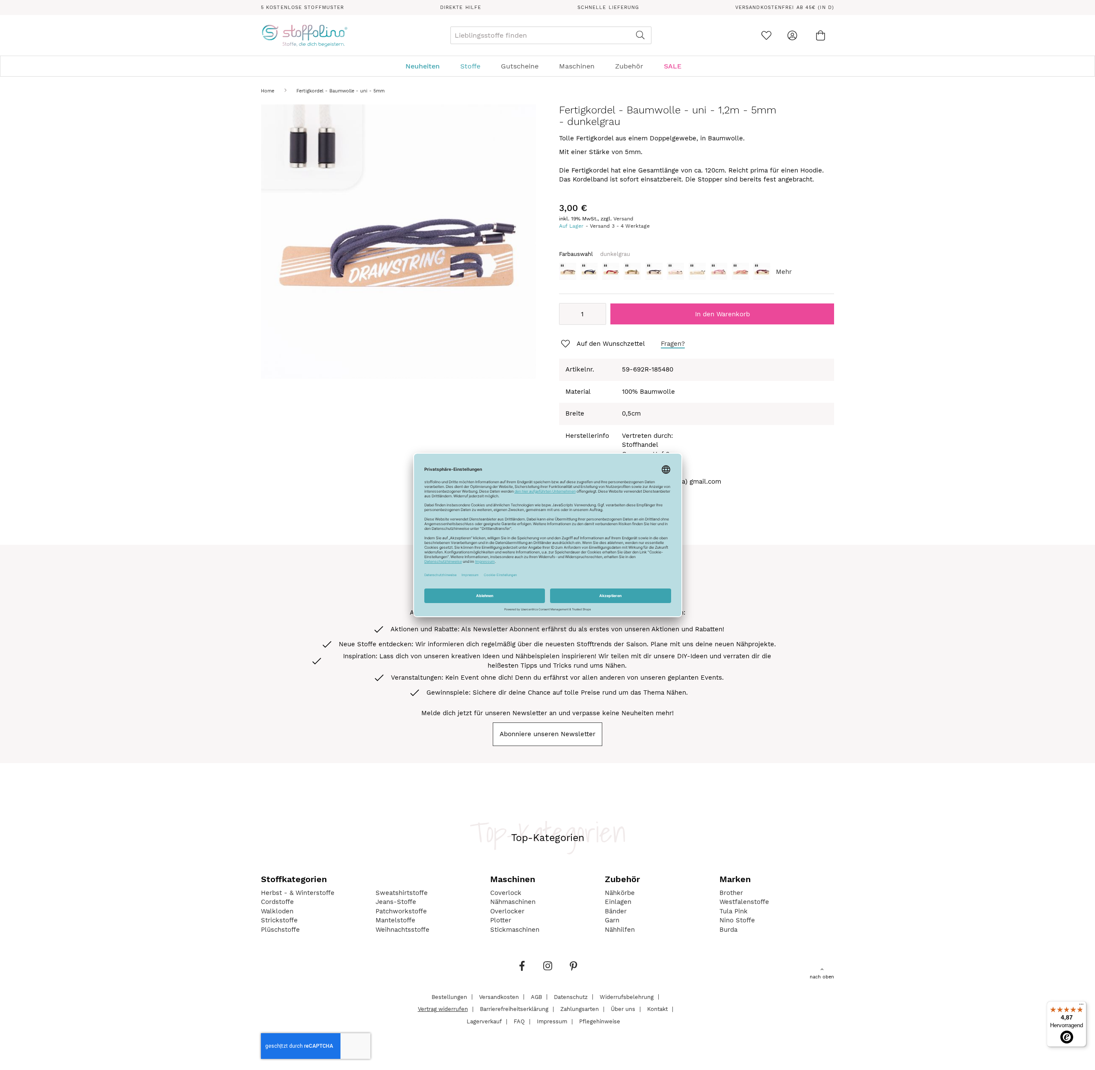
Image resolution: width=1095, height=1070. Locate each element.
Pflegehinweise (599, 1021)
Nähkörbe (620, 893)
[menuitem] (427, 66)
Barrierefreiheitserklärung (514, 1009)
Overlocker (507, 911)
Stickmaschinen (514, 929)
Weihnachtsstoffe (402, 929)
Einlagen (618, 902)
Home (267, 91)
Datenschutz (571, 996)
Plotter (500, 920)
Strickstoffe (279, 920)
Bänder (616, 911)
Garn (612, 920)
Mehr (784, 272)
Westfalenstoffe (744, 902)
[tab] (547, 66)
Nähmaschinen (513, 902)
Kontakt (657, 1009)
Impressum (552, 1021)
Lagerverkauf (484, 1021)
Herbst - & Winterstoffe (297, 893)
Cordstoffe (277, 902)
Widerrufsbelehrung (627, 996)
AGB (536, 996)
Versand (623, 219)
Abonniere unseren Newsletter (547, 734)
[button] (602, 344)
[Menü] (1081, 1006)
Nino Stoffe (737, 920)
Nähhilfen (620, 929)
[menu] (547, 66)
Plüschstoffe (280, 929)
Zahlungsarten (579, 1009)
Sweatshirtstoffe (402, 893)
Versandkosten (499, 996)
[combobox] (550, 35)
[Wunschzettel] (766, 35)
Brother (731, 893)
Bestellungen (449, 996)
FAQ (519, 1021)
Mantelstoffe (395, 920)
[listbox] (696, 274)
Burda (728, 929)
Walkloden (277, 911)
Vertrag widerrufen (443, 1009)
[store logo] (304, 35)
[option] (567, 271)
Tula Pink (733, 911)
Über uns (623, 1009)
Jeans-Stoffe (396, 902)
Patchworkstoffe (401, 911)
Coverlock (505, 893)
